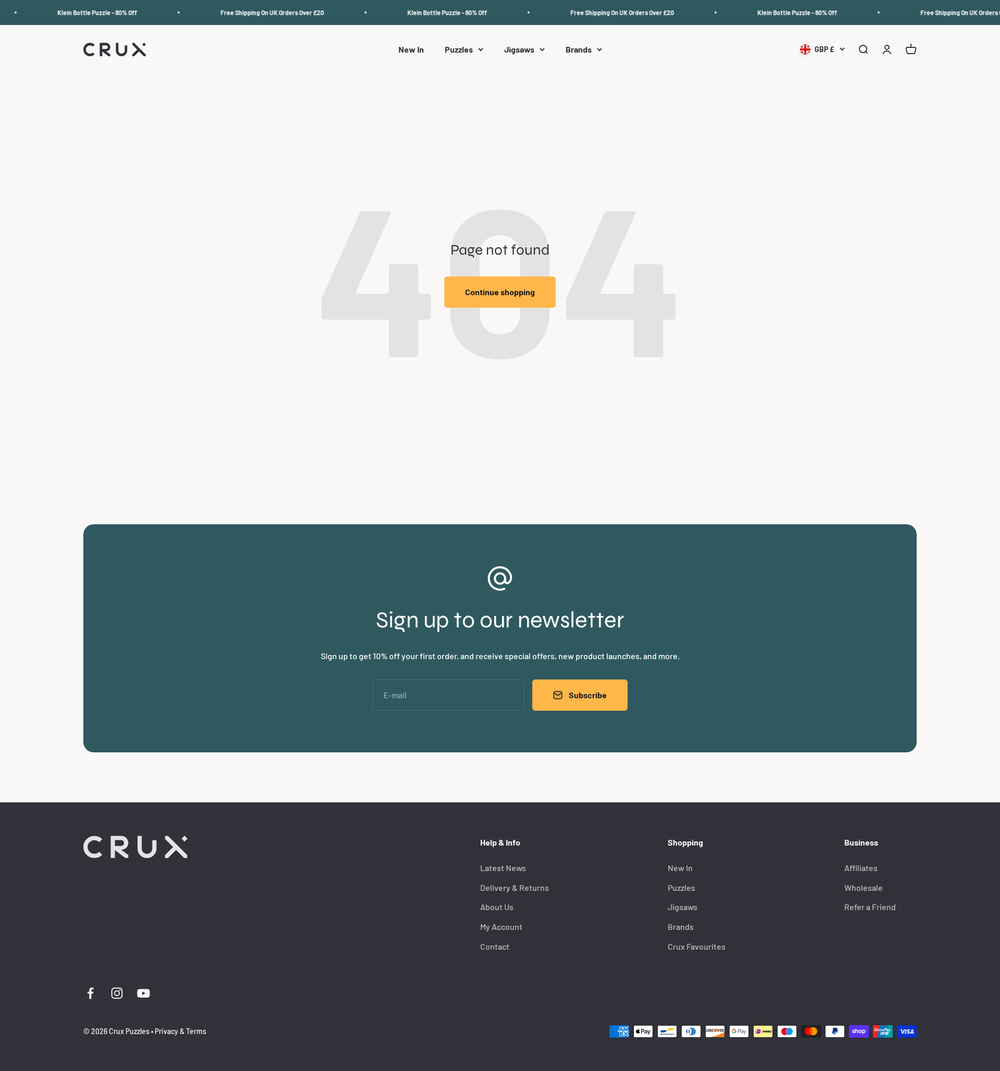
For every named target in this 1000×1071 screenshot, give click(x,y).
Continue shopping (500, 292)
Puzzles (459, 50)
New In (411, 50)
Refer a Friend (870, 907)
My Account (501, 926)
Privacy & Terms (180, 1031)
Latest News (503, 868)
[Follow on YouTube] (143, 993)
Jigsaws (519, 50)
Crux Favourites (697, 946)
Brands (579, 50)
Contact (494, 946)
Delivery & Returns (514, 887)
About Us (497, 907)
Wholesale (863, 887)
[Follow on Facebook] (90, 993)
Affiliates (861, 868)
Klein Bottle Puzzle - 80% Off (88, 12)
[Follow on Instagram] (117, 993)
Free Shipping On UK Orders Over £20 (263, 12)
